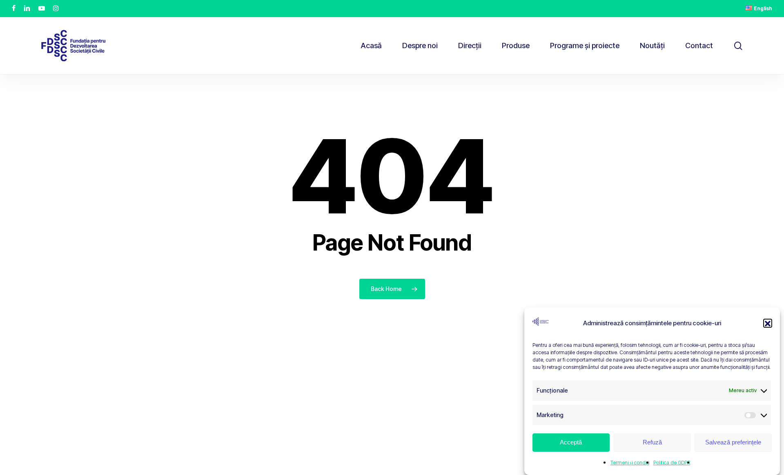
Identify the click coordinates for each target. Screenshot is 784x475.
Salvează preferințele (733, 442)
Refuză (652, 442)
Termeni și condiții (629, 462)
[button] (768, 324)
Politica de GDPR (671, 462)
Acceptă (571, 442)
